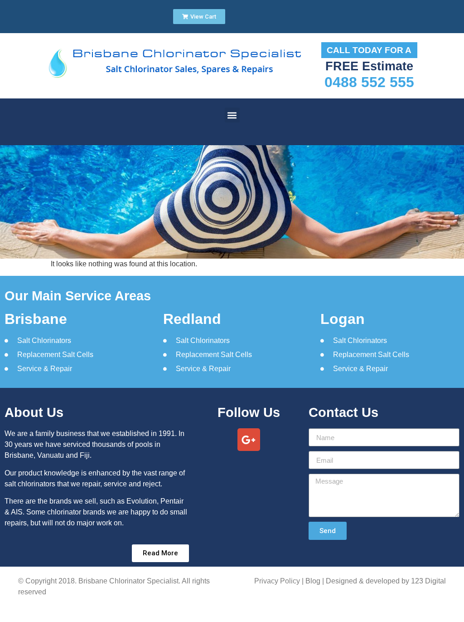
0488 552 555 (369, 82)
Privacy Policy (277, 581)
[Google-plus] (248, 439)
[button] (232, 115)
